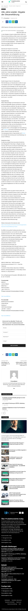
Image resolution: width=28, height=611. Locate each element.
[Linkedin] (16, 21)
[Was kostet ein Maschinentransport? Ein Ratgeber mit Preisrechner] (5, 480)
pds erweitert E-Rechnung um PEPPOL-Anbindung (13, 403)
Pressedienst (6, 18)
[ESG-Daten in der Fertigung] (14, 426)
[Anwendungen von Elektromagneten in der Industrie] (5, 452)
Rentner (23, 133)
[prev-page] (2, 413)
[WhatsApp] (13, 21)
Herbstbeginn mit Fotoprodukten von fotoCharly (5, 364)
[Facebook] (7, 21)
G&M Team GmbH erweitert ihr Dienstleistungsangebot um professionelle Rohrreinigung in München (12, 568)
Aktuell (3, 432)
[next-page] (4, 413)
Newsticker (6, 6)
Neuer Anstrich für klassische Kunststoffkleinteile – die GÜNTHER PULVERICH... (17, 466)
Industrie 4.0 (4, 582)
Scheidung (5, 129)
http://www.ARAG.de (5, 296)
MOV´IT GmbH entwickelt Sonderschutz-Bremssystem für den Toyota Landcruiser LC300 (17, 494)
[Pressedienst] (2, 18)
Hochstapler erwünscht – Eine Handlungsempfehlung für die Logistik (11, 579)
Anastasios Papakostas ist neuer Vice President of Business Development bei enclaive (13, 558)
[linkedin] (14, 388)
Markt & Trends (4, 482)
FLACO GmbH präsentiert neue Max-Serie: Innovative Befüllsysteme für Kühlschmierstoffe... (17, 487)
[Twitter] (10, 21)
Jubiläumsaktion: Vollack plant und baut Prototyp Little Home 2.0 (21, 364)
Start (2, 6)
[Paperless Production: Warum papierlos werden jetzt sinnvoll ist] (5, 502)
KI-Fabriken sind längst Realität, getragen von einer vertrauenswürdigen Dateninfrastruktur (12, 549)
